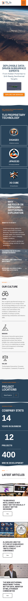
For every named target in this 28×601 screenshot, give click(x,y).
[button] (14, 222)
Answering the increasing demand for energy (11, 252)
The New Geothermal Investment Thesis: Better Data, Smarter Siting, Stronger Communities (13, 586)
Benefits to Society (9, 223)
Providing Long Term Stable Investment (12, 260)
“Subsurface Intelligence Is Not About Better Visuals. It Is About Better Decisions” (14, 504)
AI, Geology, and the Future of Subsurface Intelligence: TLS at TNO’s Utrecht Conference (13, 546)
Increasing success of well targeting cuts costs (12, 269)
